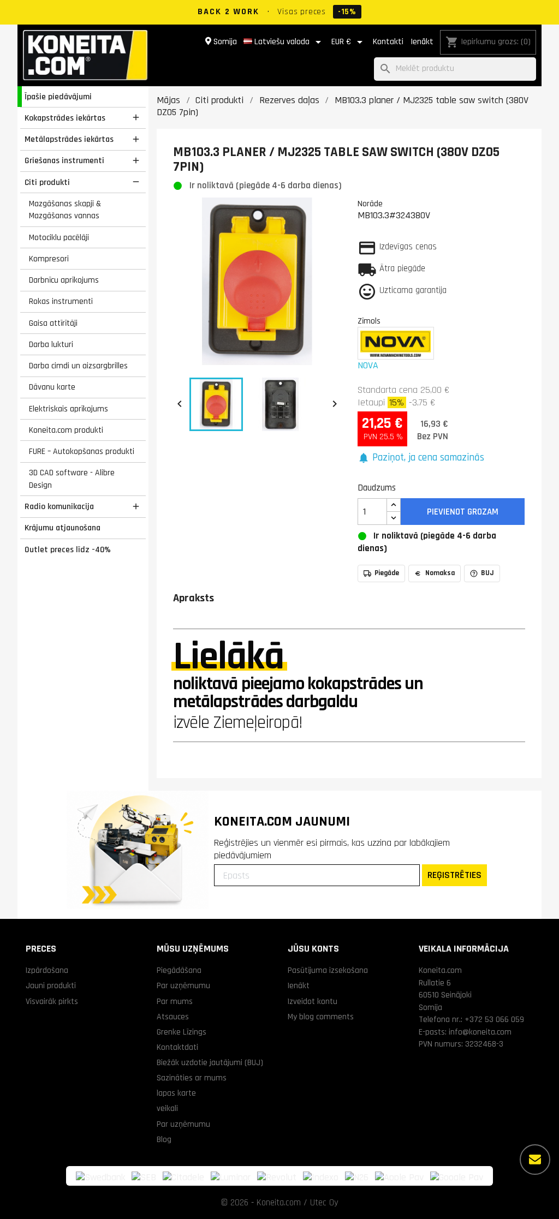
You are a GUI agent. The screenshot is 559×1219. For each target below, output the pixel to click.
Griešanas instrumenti (64, 160)
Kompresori (49, 258)
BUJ (487, 573)
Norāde (370, 203)
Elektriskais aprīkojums (68, 408)
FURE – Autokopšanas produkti (81, 451)
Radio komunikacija (59, 506)
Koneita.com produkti (66, 430)
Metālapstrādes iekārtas (69, 139)
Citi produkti (47, 182)
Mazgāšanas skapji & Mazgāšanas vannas (65, 210)
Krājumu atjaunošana (62, 527)
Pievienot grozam (462, 512)
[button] (421, 458)
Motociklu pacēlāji (59, 237)
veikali (167, 1108)
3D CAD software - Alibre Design (72, 479)
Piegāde (386, 573)
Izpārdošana (47, 970)
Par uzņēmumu (183, 985)
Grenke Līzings (181, 1031)
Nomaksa (440, 573)
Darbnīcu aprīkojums (64, 279)
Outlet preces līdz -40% (68, 549)
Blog (164, 1139)
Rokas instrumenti (61, 301)
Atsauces (173, 1016)
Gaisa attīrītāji (53, 323)
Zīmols (369, 320)
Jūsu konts (313, 948)
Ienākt (422, 41)
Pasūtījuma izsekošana (328, 970)
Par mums (175, 1001)
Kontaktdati (177, 1047)
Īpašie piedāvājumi (58, 96)
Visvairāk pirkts (52, 1001)
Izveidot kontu (312, 1001)
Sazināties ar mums (192, 1077)
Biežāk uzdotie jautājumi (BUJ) (210, 1062)
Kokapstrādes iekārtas (65, 117)
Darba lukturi (51, 344)
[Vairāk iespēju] (535, 1159)
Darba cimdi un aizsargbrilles (78, 365)
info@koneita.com (480, 1031)
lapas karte (176, 1092)
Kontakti (388, 41)
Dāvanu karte (52, 386)
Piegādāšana (179, 970)
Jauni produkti (51, 985)
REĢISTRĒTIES (454, 875)
